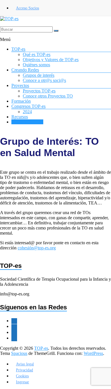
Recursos (19, 116)
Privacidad (24, 370)
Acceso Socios (27, 8)
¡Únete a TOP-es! (27, 121)
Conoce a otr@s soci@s (44, 80)
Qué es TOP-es (36, 54)
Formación (21, 101)
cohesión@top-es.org (37, 247)
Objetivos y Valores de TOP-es (51, 59)
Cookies (22, 376)
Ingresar (22, 382)
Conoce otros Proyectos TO (48, 96)
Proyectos (20, 85)
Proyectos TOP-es (39, 90)
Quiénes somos (36, 64)
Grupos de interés (38, 75)
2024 (27, 111)
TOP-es (18, 49)
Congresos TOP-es (28, 106)
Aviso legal (25, 364)
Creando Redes (25, 69)
